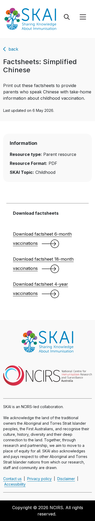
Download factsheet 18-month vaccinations (43, 263)
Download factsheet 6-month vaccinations (42, 238)
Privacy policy (39, 478)
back (13, 49)
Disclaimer (66, 478)
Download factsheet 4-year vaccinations (40, 288)
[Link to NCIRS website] (47, 375)
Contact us (12, 478)
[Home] (29, 18)
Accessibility (15, 484)
